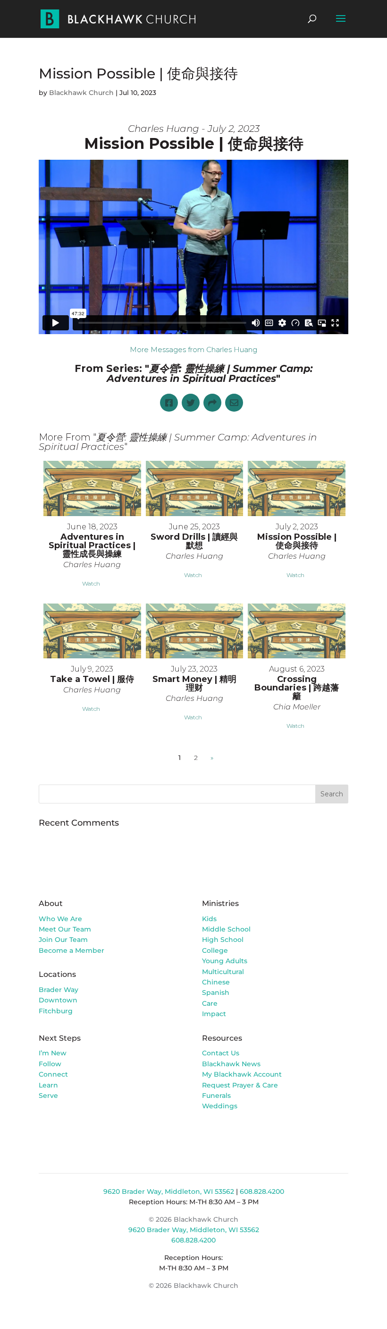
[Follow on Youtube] (247, 1133)
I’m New (53, 1053)
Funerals (216, 1095)
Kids (209, 919)
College (215, 950)
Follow (50, 1064)
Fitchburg (56, 1011)
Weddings (219, 1106)
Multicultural (223, 971)
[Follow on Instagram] (228, 1133)
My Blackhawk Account (242, 1074)
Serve (48, 1095)
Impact (214, 1014)
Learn (49, 1085)
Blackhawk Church (81, 92)
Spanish (215, 992)
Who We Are (60, 919)
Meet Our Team (65, 929)
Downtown (58, 1000)
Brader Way (58, 989)
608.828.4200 (262, 1191)
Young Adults (224, 961)
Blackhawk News (231, 1064)
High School (223, 939)
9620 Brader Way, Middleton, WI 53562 (168, 1191)
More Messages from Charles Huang (193, 349)
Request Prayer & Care (240, 1085)
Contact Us (220, 1053)
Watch (91, 583)
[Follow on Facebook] (209, 1133)
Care (210, 1003)
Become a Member (71, 950)
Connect (53, 1074)
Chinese (216, 982)
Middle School (226, 929)
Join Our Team (63, 939)
